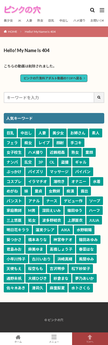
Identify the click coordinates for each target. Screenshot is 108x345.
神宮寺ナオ (62, 239)
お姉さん (77, 133)
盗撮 (65, 162)
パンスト (14, 201)
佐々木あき (16, 288)
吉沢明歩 (57, 268)
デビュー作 (73, 201)
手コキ (76, 142)
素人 (95, 133)
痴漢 (70, 191)
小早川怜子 (16, 259)
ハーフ (94, 210)
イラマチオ (37, 181)
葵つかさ (14, 239)
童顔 (89, 152)
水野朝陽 (84, 229)
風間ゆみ (86, 259)
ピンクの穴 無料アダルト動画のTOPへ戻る (53, 78)
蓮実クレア (45, 229)
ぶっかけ (14, 171)
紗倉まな (61, 278)
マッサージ (59, 171)
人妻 (29, 20)
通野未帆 (14, 278)
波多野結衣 (51, 220)
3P (40, 162)
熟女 (40, 20)
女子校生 (14, 152)
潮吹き (59, 181)
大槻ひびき (37, 278)
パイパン (82, 171)
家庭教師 (14, 210)
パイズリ (35, 171)
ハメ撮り (79, 20)
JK (19, 20)
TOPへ (89, 341)
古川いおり (41, 259)
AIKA (65, 229)
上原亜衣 (75, 220)
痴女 (28, 142)
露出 (84, 191)
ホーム (18, 341)
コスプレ (14, 181)
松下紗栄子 (80, 268)
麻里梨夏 (57, 288)
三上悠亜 (14, 220)
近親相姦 (57, 152)
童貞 (38, 191)
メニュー (54, 341)
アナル (34, 201)
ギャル (80, 162)
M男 (31, 210)
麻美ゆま (35, 249)
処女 (32, 220)
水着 (96, 181)
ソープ (94, 201)
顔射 (60, 142)
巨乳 (51, 20)
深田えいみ (51, 210)
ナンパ (12, 162)
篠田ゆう (74, 210)
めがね (12, 191)
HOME (12, 31)
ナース (51, 201)
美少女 (8, 20)
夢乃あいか (84, 278)
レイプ (44, 142)
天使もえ (14, 268)
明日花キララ (18, 229)
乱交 (28, 162)
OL (52, 162)
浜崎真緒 (64, 259)
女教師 (54, 191)
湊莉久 (37, 288)
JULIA (94, 220)
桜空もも (35, 268)
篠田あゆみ (88, 239)
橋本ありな (37, 239)
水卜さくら (80, 288)
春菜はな (86, 249)
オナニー (78, 181)
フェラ (12, 142)
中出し (63, 20)
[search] (99, 97)
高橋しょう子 (61, 249)
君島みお (14, 249)
